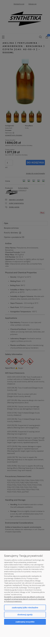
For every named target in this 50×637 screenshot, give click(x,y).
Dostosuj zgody (25, 615)
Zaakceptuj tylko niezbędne (25, 607)
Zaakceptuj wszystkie (25, 622)
